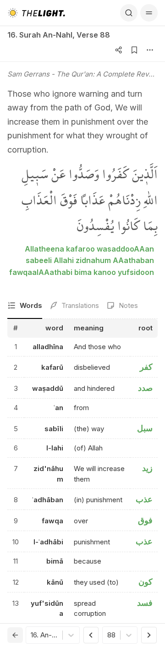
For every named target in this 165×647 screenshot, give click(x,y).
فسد (145, 603)
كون (145, 582)
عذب (144, 499)
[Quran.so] (36, 12)
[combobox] (32, 635)
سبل (145, 428)
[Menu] (149, 13)
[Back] (15, 635)
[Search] (129, 13)
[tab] (24, 306)
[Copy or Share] (118, 50)
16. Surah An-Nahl (39, 34)
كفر (146, 367)
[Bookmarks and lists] (134, 50)
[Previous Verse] (91, 635)
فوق (145, 520)
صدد (145, 388)
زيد (147, 468)
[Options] (150, 50)
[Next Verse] (149, 635)
